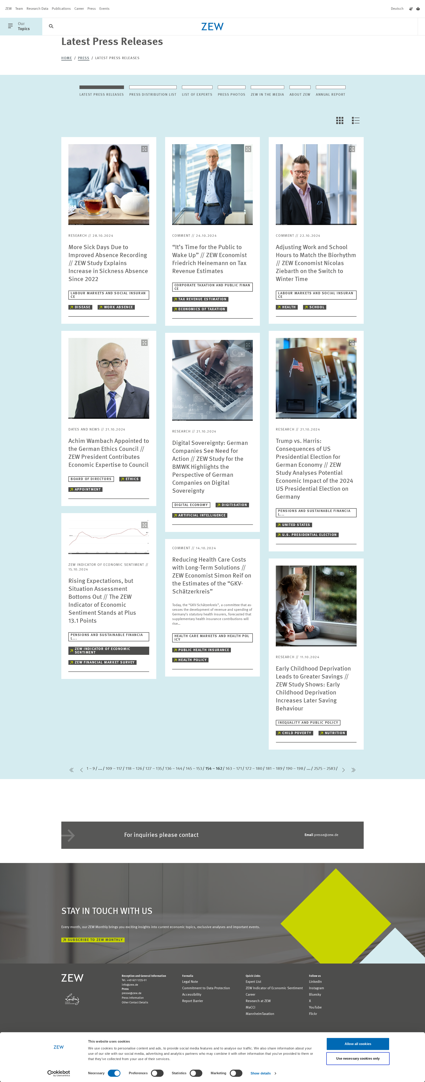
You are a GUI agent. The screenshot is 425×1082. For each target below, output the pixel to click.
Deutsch (397, 9)
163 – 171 (234, 768)
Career (79, 9)
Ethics (132, 479)
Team (19, 9)
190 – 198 (294, 768)
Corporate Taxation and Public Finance (212, 287)
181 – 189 (274, 768)
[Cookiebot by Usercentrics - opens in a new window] (58, 1073)
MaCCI (250, 1007)
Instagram (316, 988)
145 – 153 (194, 768)
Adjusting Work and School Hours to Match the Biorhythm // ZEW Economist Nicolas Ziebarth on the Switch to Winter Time (316, 263)
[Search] (51, 27)
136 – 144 (173, 768)
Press (91, 9)
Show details (261, 1073)
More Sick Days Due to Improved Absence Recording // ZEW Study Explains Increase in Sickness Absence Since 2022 (108, 263)
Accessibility (191, 995)
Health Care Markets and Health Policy (211, 638)
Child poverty (296, 733)
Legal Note (190, 982)
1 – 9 (91, 768)
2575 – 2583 (324, 768)
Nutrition (335, 733)
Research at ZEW (258, 1001)
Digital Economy (191, 505)
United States (296, 525)
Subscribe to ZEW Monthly (95, 940)
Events (104, 9)
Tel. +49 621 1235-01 (134, 980)
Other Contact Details (135, 1002)
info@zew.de (130, 984)
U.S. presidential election (309, 535)
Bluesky (315, 995)
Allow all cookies (358, 1044)
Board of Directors (91, 479)
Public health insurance (203, 650)
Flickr (313, 1014)
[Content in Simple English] (418, 9)
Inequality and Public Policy (308, 723)
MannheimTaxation (260, 1014)
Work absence (118, 307)
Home (66, 58)
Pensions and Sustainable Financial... (314, 512)
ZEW (8, 9)
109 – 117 (114, 768)
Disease (83, 307)
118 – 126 (134, 768)
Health (289, 307)
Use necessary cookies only (358, 1058)
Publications (61, 9)
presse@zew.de (321, 835)
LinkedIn (315, 982)
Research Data (37, 9)
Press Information (133, 998)
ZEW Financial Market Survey (105, 662)
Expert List (253, 982)
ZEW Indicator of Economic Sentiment (102, 650)
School (317, 307)
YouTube (315, 1007)
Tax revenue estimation (202, 299)
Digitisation (234, 505)
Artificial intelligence (202, 515)
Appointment (88, 489)
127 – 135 (153, 768)
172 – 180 (253, 768)
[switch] (157, 1073)
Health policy (192, 660)
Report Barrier (192, 1001)
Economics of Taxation (201, 309)
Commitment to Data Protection (206, 988)
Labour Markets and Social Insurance (108, 295)
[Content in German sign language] (411, 9)
